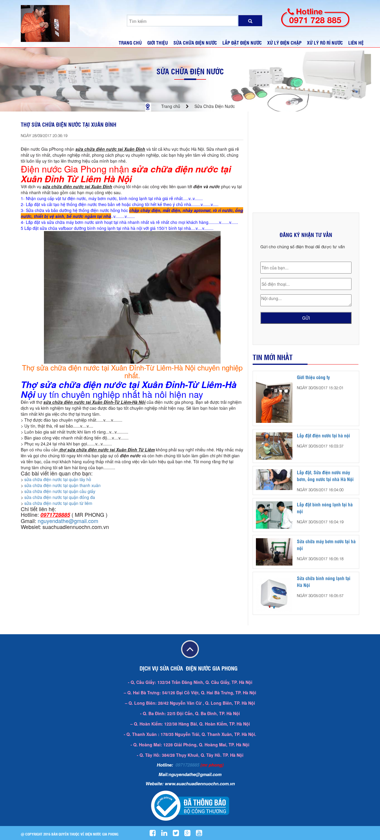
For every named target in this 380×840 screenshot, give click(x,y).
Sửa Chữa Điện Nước (190, 71)
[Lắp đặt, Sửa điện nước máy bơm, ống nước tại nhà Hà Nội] (274, 479)
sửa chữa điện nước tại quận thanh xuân (62, 485)
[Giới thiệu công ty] (274, 398)
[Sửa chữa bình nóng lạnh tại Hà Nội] (274, 593)
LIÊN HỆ (356, 43)
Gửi (306, 318)
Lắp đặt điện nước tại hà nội (323, 435)
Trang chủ (170, 106)
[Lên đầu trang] (190, 649)
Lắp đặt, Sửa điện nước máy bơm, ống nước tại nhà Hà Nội (325, 475)
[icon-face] (155, 834)
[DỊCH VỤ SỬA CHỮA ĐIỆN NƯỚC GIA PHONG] (45, 23)
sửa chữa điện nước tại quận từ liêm (58, 503)
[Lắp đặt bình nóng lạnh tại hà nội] (274, 514)
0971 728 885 (315, 20)
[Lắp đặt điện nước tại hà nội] (274, 445)
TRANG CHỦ (130, 43)
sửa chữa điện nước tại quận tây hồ (57, 479)
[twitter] (178, 834)
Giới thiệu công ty (313, 377)
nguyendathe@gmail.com (68, 521)
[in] (166, 834)
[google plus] (189, 834)
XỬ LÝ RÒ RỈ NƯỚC (325, 43)
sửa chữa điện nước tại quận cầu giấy (59, 491)
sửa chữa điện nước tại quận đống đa (59, 497)
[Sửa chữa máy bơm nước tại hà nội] (274, 551)
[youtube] (201, 834)
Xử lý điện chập (284, 43)
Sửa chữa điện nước (195, 43)
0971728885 (187, 765)
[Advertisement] (306, 162)
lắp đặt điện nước (242, 43)
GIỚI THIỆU (157, 43)
